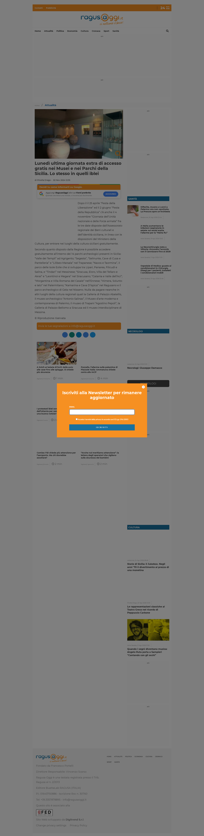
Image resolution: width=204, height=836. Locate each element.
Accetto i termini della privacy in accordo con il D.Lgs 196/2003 (103, 419)
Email (72, 407)
